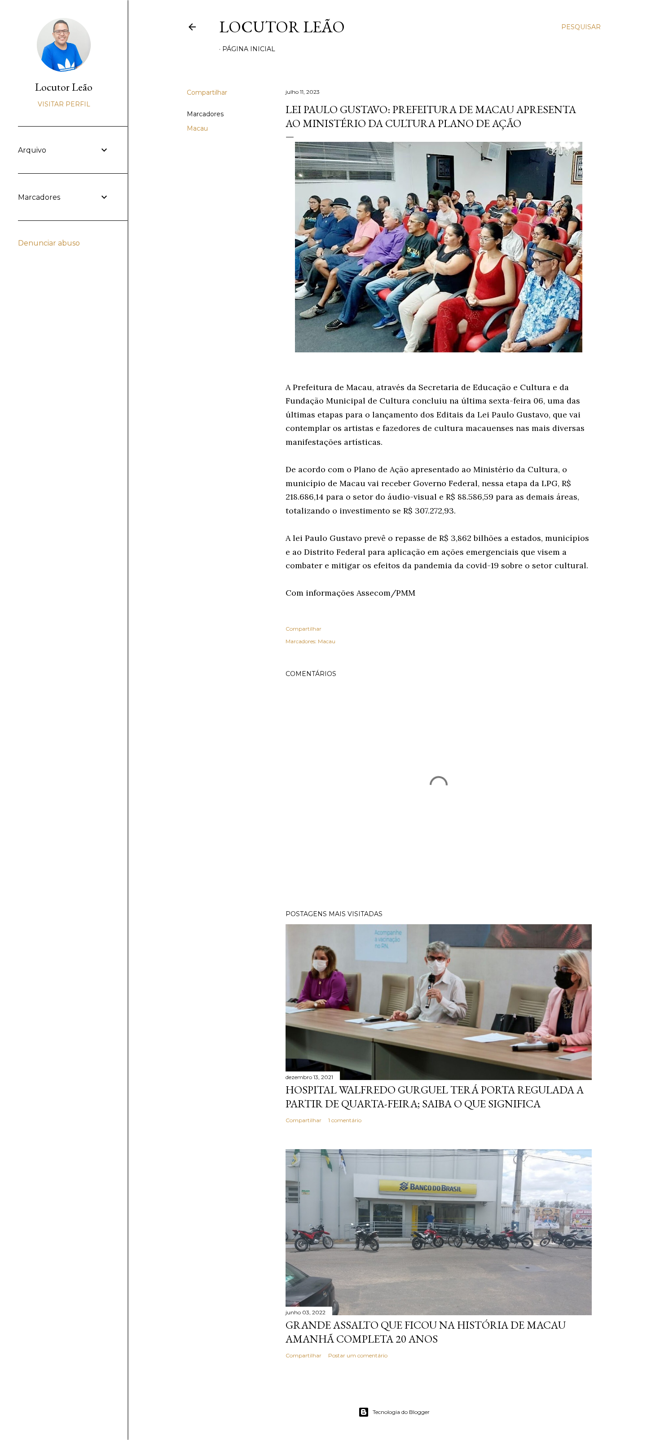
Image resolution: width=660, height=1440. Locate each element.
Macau (197, 128)
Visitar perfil (64, 104)
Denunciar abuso (49, 243)
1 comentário (344, 1120)
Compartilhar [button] (207, 92)
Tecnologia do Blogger (401, 1412)
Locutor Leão (282, 26)
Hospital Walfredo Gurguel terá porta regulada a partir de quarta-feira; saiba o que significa (435, 1097)
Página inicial (248, 49)
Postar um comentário (357, 1355)
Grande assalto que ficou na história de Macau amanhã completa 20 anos (426, 1332)
